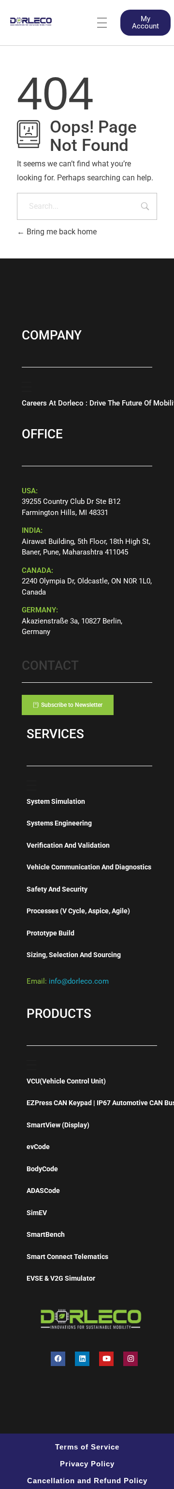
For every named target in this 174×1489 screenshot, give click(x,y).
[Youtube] (106, 1359)
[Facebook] (58, 1359)
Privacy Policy (87, 1464)
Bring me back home (61, 231)
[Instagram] (130, 1359)
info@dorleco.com (79, 981)
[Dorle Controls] (31, 20)
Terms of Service (87, 1447)
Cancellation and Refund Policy (87, 1480)
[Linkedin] (82, 1359)
